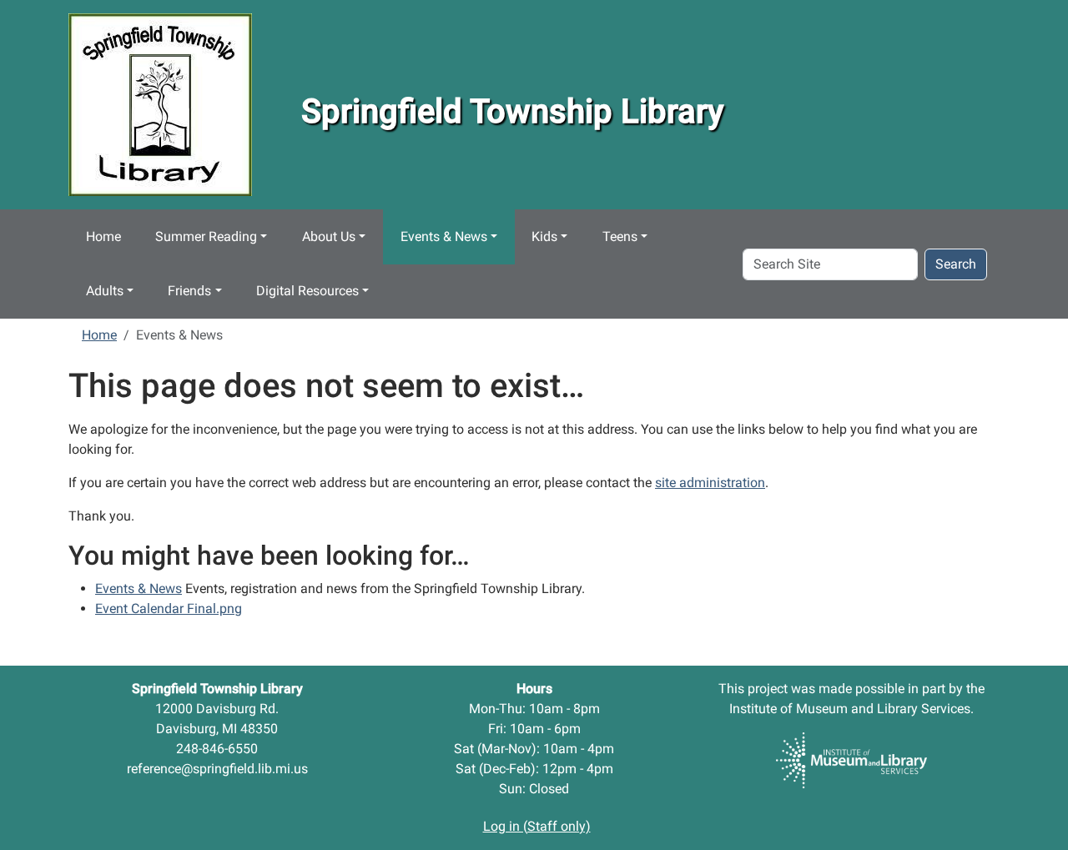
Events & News (443, 236)
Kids (544, 236)
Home (103, 236)
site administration (710, 482)
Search (955, 264)
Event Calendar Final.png (168, 608)
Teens (619, 236)
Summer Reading (206, 236)
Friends (189, 291)
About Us (328, 236)
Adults (104, 291)
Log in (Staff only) (537, 826)
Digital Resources (307, 291)
